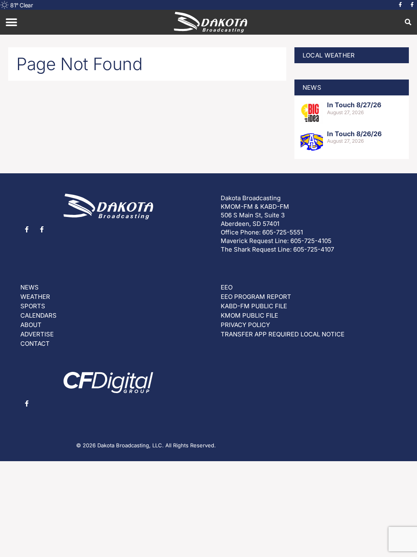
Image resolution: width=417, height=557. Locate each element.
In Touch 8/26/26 (354, 134)
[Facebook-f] (400, 5)
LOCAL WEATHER (329, 55)
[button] (11, 22)
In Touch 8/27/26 (354, 105)
